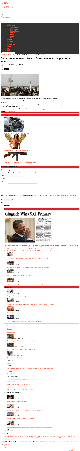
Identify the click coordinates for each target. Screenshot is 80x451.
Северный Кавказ (14, 27)
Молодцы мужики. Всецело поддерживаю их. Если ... (21, 379)
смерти (54, 436)
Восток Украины (14, 29)
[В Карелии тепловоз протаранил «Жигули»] (14, 132)
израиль (72, 437)
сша (45, 436)
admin (15, 338)
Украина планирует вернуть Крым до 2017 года (19, 275)
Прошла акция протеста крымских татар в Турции (20, 418)
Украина (11, 436)
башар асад (10, 437)
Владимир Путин (7, 439)
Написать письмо (8, 7)
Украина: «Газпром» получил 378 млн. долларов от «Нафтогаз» (24, 321)
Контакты (6, 6)
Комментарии (11, 332)
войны (35, 436)
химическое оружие (55, 437)
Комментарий (4, 193)
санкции (75, 437)
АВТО (8, 48)
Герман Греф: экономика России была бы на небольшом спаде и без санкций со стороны (30, 304)
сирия (64, 436)
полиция (61, 436)
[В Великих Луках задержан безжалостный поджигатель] (15, 160)
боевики (17, 436)
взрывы (42, 436)
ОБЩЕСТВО (9, 43)
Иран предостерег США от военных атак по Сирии (20, 357)
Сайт (2, 181)
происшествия (9, 111)
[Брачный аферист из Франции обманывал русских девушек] (15, 149)
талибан (12, 439)
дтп (32, 436)
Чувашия (64, 437)
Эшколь (15, 111)
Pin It (5, 72)
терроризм (28, 437)
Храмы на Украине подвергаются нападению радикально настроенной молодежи (28, 267)
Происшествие (16, 437)
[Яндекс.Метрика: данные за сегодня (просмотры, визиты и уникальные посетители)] (74, 450)
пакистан (68, 437)
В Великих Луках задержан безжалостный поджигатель (20, 162)
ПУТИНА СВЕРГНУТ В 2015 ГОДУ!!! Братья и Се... (21, 389)
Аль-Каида (12, 33)
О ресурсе (6, 3)
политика (50, 436)
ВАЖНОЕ (39, 436)
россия (14, 436)
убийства (57, 436)
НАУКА (8, 50)
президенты (68, 436)
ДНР (60, 437)
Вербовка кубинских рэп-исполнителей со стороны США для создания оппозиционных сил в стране (34, 284)
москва (75, 436)
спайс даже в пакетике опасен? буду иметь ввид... (20, 384)
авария (20, 437)
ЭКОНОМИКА (10, 41)
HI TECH (9, 46)
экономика (6, 437)
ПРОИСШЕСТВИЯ (11, 45)
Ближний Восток (14, 31)
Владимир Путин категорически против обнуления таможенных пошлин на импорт (29, 296)
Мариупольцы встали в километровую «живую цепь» (21, 349)
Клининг (9, 363)
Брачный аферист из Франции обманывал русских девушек (21, 150)
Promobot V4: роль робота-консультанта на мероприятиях (22, 373)
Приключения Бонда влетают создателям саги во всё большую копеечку (26, 410)
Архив (5, 2)
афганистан (48, 437)
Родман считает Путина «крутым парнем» (18, 401)
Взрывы (12, 36)
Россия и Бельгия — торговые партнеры (17, 312)
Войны (11, 38)
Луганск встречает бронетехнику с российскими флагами (22, 341)
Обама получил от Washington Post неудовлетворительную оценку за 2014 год (27, 258)
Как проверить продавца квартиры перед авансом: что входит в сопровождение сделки (30, 368)
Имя (2, 175)
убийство (32, 437)
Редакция (6, 4)
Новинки (9, 329)
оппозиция (24, 437)
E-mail (3, 178)
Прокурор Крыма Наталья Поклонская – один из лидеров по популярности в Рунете (29, 427)
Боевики (12, 34)
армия (47, 436)
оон (62, 437)
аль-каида (44, 437)
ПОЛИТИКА (9, 39)
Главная (9, 24)
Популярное (10, 325)
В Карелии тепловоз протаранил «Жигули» (16, 133)
